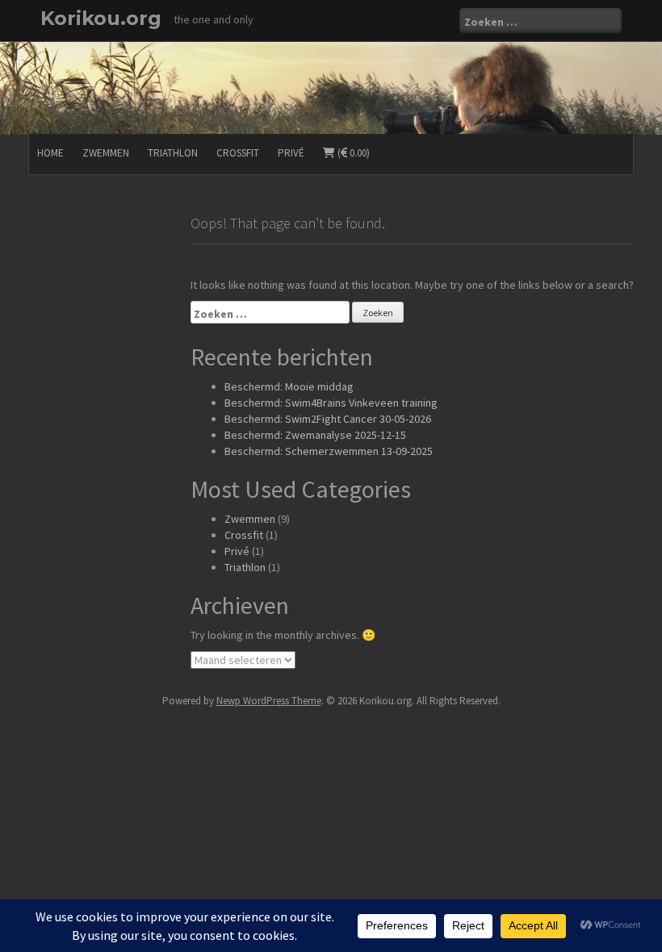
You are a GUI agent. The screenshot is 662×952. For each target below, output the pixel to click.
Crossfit (237, 153)
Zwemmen (105, 153)
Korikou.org (100, 18)
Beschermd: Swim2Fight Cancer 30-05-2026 (327, 418)
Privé (291, 153)
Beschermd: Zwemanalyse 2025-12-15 (315, 435)
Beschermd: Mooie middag (289, 386)
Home (50, 153)
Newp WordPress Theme (268, 701)
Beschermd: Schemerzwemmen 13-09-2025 (328, 451)
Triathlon (173, 153)
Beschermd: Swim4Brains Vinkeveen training (331, 402)
